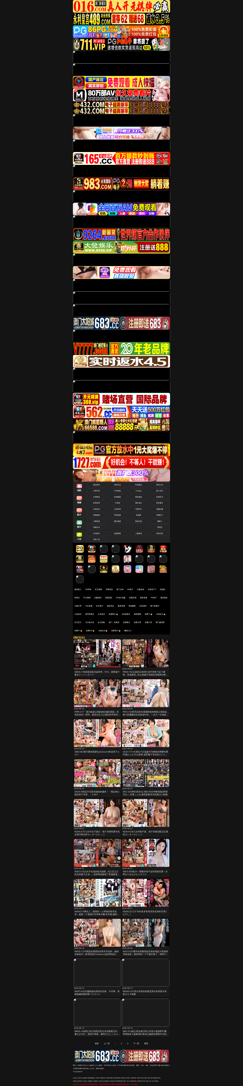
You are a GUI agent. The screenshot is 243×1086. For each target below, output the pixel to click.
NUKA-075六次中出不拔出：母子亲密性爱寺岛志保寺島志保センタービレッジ (97, 833)
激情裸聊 (137, 614)
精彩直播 (143, 597)
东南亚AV (159, 497)
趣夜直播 (121, 606)
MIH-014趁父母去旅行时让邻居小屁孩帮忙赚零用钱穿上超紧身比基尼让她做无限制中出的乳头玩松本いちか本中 (145, 1034)
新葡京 (77, 597)
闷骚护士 (159, 515)
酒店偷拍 (164, 597)
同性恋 (159, 527)
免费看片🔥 (113, 614)
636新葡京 (126, 614)
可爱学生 (138, 509)
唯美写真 (138, 521)
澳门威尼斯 (160, 622)
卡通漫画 (96, 521)
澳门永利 (120, 589)
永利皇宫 (101, 614)
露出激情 (117, 521)
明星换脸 (117, 515)
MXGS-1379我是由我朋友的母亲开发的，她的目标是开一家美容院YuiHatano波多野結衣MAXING (97, 954)
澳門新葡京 (89, 614)
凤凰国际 (108, 597)
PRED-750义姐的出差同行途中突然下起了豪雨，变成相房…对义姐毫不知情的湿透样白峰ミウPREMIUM (145, 674)
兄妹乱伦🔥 (103, 630)
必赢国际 (98, 597)
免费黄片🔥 (116, 630)
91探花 (117, 503)
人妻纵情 (138, 533)
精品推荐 (96, 485)
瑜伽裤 (138, 515)
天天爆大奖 (89, 622)
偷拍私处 (110, 606)
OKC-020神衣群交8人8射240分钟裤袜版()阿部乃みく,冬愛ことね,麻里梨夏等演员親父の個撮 (145, 793)
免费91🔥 (78, 630)
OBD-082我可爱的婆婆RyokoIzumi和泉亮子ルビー (97, 753)
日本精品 (117, 491)
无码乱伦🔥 (161, 614)
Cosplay (139, 491)
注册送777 (152, 589)
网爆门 (159, 521)
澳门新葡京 (154, 606)
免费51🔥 (149, 614)
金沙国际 (101, 622)
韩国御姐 (117, 497)
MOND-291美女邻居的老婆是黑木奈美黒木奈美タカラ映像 (145, 993)
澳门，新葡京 (114, 622)
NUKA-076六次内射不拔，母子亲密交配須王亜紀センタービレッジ (145, 833)
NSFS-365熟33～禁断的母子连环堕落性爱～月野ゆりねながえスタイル (145, 873)
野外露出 (159, 503)
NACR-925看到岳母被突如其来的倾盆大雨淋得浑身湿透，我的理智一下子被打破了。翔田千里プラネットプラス (145, 954)
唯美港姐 (138, 497)
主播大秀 (78, 606)
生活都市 (96, 533)
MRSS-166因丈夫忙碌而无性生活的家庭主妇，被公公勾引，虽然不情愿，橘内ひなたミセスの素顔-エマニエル (97, 1034)
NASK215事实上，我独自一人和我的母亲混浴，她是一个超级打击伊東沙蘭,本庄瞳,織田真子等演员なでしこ (97, 914)
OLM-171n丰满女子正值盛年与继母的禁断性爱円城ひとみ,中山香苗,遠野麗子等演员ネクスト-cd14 (145, 754)
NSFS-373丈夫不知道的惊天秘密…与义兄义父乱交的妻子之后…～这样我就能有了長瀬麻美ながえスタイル (97, 874)
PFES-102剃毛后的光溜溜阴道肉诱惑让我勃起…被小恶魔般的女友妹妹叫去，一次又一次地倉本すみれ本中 (145, 714)
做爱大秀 (137, 622)
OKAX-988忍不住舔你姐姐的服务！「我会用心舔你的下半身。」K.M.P (97, 793)
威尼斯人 (78, 589)
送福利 (162, 589)
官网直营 (109, 589)
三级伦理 (96, 491)
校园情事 (117, 533)
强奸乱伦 (117, 485)
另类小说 (96, 539)
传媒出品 (96, 527)
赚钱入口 (127, 630)
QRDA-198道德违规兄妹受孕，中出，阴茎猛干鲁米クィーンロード (97, 673)
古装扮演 (96, 509)
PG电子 (130, 589)
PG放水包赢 (120, 597)
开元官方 (78, 622)
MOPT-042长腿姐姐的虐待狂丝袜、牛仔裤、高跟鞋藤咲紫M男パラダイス (97, 993)
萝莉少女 (159, 485)
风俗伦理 (159, 533)
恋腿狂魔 (159, 509)
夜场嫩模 (132, 606)
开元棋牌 (98, 589)
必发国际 (143, 606)
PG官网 (88, 589)
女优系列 (117, 509)
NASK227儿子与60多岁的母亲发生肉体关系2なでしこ (145, 913)
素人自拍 (159, 491)
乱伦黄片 (99, 606)
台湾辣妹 (96, 497)
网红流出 (138, 503)
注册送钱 (140, 589)
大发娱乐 (78, 614)
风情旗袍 (96, 515)
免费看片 (126, 622)
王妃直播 (89, 606)
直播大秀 (148, 622)
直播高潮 (132, 597)
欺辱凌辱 (96, 503)
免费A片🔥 (90, 630)
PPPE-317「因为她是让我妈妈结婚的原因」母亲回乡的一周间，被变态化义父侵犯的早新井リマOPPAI (97, 714)
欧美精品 (138, 485)
